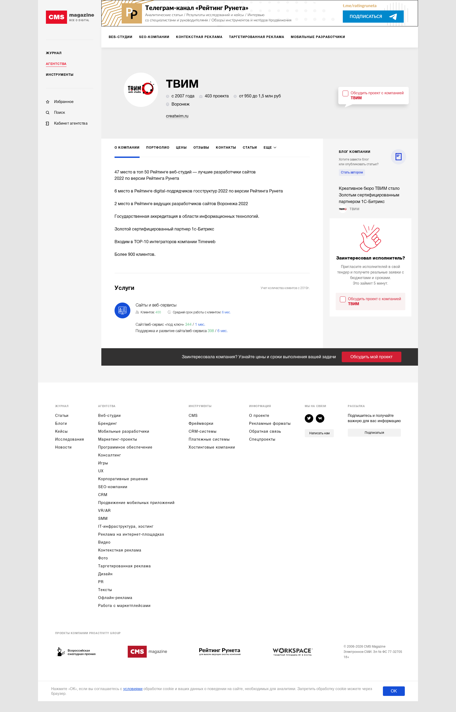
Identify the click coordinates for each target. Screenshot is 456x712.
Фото (103, 558)
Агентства (56, 64)
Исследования (69, 439)
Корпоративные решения (123, 479)
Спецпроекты (262, 439)
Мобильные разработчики (123, 431)
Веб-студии (109, 415)
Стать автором (352, 172)
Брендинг (107, 423)
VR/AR (104, 510)
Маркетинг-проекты (117, 439)
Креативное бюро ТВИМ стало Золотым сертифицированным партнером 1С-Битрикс (369, 195)
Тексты (105, 590)
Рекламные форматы (270, 423)
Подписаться (374, 433)
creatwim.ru (177, 116)
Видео (104, 542)
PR (101, 582)
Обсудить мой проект (371, 357)
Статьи (62, 415)
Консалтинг (109, 455)
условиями (132, 689)
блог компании (354, 152)
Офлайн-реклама (115, 598)
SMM (103, 518)
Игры (103, 463)
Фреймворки (201, 423)
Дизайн (105, 574)
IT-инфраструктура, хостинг (126, 526)
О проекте (259, 415)
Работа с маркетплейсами (124, 605)
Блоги (61, 423)
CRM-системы (203, 431)
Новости (63, 447)
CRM (102, 495)
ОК (394, 691)
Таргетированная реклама (124, 566)
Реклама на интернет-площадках (131, 534)
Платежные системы (209, 439)
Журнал (54, 53)
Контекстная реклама (119, 550)
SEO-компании (112, 487)
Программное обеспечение (125, 447)
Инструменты (60, 75)
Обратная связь (265, 431)
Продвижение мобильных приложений (136, 503)
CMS (193, 415)
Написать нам (319, 433)
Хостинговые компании (212, 447)
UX (101, 471)
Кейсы (61, 431)
